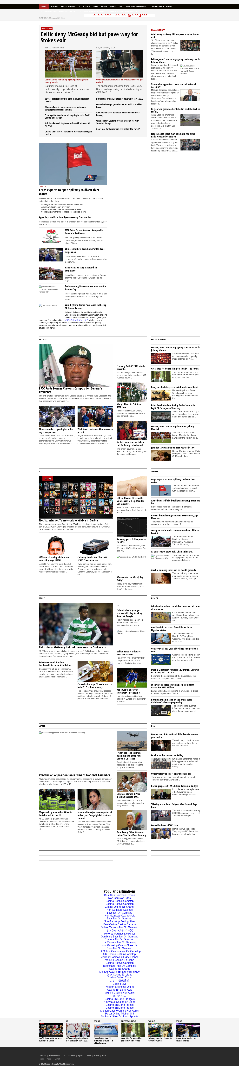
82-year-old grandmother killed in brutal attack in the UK (67, 100)
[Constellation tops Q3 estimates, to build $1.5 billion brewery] (95, 671)
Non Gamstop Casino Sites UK (119, 945)
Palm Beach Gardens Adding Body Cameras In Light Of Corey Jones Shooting (173, 407)
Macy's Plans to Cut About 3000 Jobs (129, 406)
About (49, 1059)
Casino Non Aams (119, 968)
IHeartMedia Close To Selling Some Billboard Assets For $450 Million (172, 686)
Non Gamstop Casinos (136, 6)
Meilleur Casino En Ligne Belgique (119, 971)
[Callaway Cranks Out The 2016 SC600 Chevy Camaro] (95, 544)
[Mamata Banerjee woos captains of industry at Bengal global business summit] (95, 799)
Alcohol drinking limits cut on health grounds (173, 570)
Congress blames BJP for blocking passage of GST (128, 795)
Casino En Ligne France (120, 1004)
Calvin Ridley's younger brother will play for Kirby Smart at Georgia (117, 122)
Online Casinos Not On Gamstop (119, 927)
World (113, 6)
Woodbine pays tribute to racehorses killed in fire (63, 212)
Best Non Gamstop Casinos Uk (123, 11)
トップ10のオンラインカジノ (75, 320)
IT (79, 6)
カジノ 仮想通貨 (119, 980)
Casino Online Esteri (120, 977)
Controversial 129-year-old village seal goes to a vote (174, 650)
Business (54, 6)
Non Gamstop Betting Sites (119, 921)
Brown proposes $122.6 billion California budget (174, 785)
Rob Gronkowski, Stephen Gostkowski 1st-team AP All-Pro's (67, 124)
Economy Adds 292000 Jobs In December (131, 367)
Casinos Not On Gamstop (119, 939)
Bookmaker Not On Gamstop (119, 965)
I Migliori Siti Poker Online (119, 986)
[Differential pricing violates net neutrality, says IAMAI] (57, 544)
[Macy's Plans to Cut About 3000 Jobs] (132, 392)
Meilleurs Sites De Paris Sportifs (119, 1016)
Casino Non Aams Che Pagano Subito (58, 11)
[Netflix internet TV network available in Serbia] (119, 64)
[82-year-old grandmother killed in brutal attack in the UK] (190, 120)
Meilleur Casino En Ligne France (119, 957)
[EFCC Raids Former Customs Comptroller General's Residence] (51, 236)
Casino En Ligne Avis (119, 989)
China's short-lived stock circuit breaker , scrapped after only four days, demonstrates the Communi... (86, 259)
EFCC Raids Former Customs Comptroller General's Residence (84, 231)
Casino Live (119, 983)
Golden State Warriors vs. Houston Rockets (61, 209)
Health (104, 6)
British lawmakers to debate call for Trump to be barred (130, 444)
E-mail (57, 1059)
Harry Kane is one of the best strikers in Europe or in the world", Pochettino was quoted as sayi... (85, 278)
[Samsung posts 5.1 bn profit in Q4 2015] (132, 527)
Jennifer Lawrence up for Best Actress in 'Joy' (173, 447)
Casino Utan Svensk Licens (92, 11)
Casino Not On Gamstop (120, 901)
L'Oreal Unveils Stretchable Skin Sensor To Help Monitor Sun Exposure (130, 500)
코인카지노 (119, 995)
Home (43, 6)
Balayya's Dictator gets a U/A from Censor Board (174, 387)
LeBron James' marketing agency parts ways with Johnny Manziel (175, 61)
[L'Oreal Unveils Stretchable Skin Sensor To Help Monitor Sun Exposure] (132, 486)
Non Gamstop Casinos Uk (120, 915)
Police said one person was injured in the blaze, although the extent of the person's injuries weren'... (86, 296)
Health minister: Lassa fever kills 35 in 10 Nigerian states (171, 629)
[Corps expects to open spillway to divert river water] (73, 164)
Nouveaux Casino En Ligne (119, 1002)
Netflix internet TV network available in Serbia (68, 520)
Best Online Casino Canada (119, 924)
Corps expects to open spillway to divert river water (69, 192)
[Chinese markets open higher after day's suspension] (51, 255)
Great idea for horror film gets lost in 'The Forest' (118, 128)
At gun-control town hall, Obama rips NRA (172, 551)
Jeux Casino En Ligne (119, 974)
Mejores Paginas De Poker (119, 933)
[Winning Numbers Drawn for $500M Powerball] (160, 1030)
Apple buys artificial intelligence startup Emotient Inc (65, 217)
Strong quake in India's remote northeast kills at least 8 (175, 532)
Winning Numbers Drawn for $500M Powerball (62, 204)
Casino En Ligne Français (120, 999)
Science (86, 6)
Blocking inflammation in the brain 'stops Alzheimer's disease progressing (171, 701)
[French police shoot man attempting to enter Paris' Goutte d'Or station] (190, 144)
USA (120, 6)
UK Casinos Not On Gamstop (119, 942)
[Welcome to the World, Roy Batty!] (132, 565)
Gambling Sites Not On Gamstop (119, 936)
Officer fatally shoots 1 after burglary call (171, 773)
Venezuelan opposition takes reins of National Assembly (173, 85)
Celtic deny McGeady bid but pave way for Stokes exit (89, 37)
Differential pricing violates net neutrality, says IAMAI (119, 98)
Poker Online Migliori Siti (119, 1013)
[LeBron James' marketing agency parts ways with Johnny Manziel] (68, 64)
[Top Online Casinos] (51, 311)
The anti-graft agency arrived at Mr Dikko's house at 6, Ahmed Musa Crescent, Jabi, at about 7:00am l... (84, 240)
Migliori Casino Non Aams (120, 992)
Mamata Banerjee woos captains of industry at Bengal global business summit (65, 108)
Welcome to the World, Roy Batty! (130, 579)
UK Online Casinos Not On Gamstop (120, 951)
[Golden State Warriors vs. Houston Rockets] (132, 639)
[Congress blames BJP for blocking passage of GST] (132, 782)
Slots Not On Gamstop (119, 948)
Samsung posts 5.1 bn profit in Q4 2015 (131, 540)
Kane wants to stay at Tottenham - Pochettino (82, 269)
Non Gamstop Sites (119, 898)
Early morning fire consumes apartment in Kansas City (85, 288)
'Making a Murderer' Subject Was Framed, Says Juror (174, 806)
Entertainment (68, 6)
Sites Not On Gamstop (119, 912)
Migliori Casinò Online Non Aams (119, 1010)
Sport (95, 6)
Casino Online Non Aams (119, 906)
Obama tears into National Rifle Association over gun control (68, 133)
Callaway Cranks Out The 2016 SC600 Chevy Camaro (92, 559)
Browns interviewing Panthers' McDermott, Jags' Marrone (175, 517)
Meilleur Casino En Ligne (119, 960)
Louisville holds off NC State (164, 825)
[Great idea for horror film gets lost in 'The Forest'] (133, 1030)
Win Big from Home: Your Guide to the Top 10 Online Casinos (85, 306)
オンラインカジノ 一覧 (119, 930)
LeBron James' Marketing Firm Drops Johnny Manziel (172, 428)
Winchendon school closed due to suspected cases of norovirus (175, 608)
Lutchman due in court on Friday (55, 207)
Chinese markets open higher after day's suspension (85, 250)
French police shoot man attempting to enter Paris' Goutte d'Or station (67, 116)
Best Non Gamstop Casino (119, 895)
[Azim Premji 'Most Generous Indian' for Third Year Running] (132, 820)
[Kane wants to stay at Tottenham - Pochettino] (51, 274)
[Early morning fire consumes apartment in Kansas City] (51, 292)
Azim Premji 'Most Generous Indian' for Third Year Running (118, 114)
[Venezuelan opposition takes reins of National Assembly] (190, 95)
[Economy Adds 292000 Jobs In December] (132, 354)
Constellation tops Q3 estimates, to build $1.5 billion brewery (119, 106)
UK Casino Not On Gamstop (119, 954)
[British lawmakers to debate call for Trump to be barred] (132, 430)
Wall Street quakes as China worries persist (95, 430)
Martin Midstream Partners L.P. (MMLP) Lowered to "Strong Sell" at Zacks (175, 671)
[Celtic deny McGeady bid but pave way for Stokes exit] (190, 45)
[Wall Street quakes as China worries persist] (95, 416)
